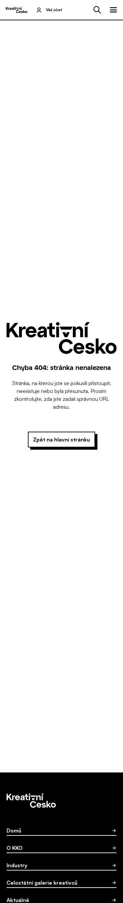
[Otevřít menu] (113, 10)
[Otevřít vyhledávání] (97, 10)
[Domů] (16, 10)
